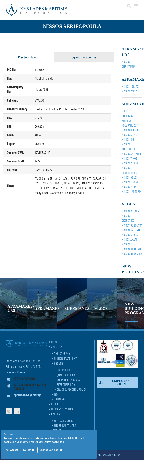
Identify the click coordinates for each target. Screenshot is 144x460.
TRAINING (59, 399)
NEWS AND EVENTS (62, 409)
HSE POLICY (63, 370)
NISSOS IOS (128, 139)
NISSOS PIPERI (130, 163)
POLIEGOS (127, 116)
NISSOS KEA (128, 244)
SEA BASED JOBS (63, 420)
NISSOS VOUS (129, 187)
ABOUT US (56, 347)
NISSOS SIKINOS (130, 130)
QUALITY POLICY (66, 375)
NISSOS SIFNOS (130, 135)
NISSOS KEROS (130, 235)
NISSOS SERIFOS (131, 86)
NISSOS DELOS (129, 177)
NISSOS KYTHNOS (131, 230)
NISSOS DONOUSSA (132, 225)
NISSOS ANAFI (129, 239)
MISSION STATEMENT (65, 358)
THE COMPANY (62, 353)
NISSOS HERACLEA (132, 254)
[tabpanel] (57, 131)
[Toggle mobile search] (129, 6)
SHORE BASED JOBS (65, 425)
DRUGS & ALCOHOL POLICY (72, 389)
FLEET (54, 404)
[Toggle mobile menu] (136, 6)
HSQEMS (58, 363)
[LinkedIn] (17, 411)
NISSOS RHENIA (130, 211)
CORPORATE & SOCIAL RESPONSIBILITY (69, 381)
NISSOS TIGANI (130, 182)
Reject (27, 449)
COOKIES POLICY (113, 455)
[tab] (27, 57)
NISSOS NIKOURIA (131, 249)
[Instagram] (9, 411)
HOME (54, 342)
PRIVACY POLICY (98, 455)
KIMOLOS (126, 120)
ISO (56, 394)
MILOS (125, 111)
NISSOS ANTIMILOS (132, 154)
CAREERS (56, 414)
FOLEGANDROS (130, 125)
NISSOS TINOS (129, 158)
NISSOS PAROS (129, 91)
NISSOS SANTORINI (132, 191)
